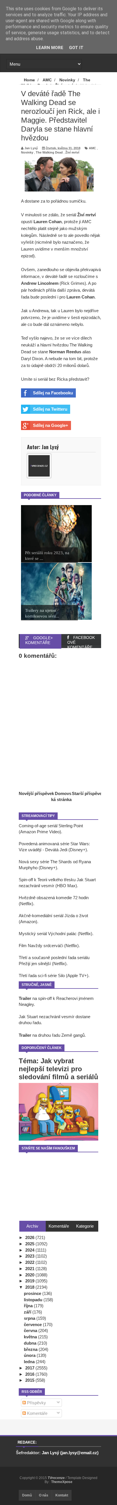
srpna (30, 1318)
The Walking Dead (49, 152)
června (31, 1330)
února (30, 1355)
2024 (30, 1250)
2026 (30, 1237)
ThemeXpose (61, 1482)
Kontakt (61, 1495)
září (28, 1312)
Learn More (49, 47)
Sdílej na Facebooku (53, 392)
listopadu (33, 1299)
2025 (30, 1243)
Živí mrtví (72, 152)
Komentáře (36, 1413)
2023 (30, 1256)
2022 (30, 1262)
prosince (33, 1293)
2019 (30, 1280)
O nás (43, 1495)
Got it (76, 47)
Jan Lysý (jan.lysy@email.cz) (70, 1452)
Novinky (27, 152)
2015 (30, 1380)
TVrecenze (57, 1478)
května (31, 1336)
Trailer (25, 998)
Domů (27, 1495)
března (31, 1349)
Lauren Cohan (48, 221)
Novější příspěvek (36, 793)
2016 (30, 1374)
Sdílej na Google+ (50, 425)
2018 (30, 1287)
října (29, 1305)
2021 (30, 1268)
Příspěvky (36, 1402)
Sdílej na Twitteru (50, 409)
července (33, 1324)
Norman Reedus (65, 351)
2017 (30, 1367)
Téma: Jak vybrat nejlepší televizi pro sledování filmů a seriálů (58, 1069)
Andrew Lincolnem (39, 283)
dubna (30, 1343)
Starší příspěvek (88, 793)
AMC (92, 148)
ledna (30, 1361)
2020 (30, 1274)
